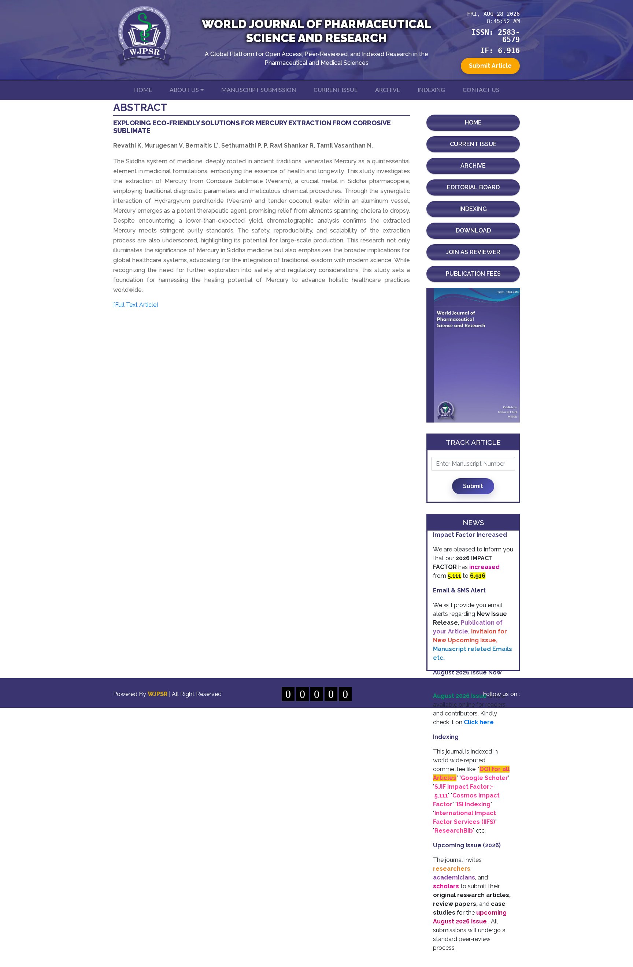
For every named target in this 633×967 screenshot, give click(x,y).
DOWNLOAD (473, 230)
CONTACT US (481, 90)
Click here (479, 722)
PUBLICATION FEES (473, 273)
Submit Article (490, 65)
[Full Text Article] (135, 304)
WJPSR (158, 694)
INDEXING (431, 90)
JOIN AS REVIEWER (473, 252)
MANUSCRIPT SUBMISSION (258, 90)
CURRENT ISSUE (336, 90)
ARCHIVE (387, 90)
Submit (473, 486)
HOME (143, 90)
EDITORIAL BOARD (473, 187)
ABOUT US (185, 90)
